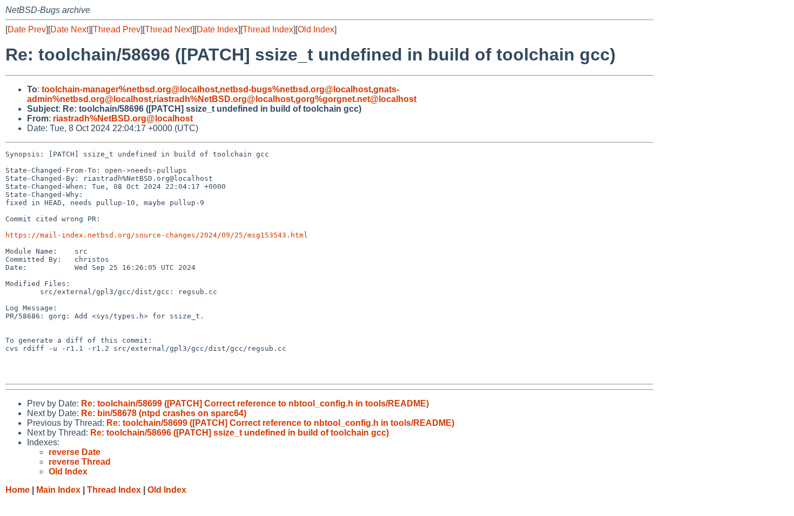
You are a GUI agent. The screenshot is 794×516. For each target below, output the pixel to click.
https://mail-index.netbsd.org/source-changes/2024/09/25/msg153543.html (156, 235)
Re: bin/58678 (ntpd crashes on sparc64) (163, 413)
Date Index (217, 29)
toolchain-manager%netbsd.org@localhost (130, 89)
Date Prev (27, 29)
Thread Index (268, 29)
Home (17, 489)
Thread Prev (116, 29)
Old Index (316, 29)
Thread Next (168, 29)
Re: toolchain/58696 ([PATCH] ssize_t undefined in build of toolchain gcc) (239, 432)
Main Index (58, 489)
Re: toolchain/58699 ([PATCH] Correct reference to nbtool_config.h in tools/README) (255, 403)
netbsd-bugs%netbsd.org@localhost (295, 89)
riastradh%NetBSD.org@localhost (223, 99)
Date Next (69, 29)
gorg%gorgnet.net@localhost (355, 99)
